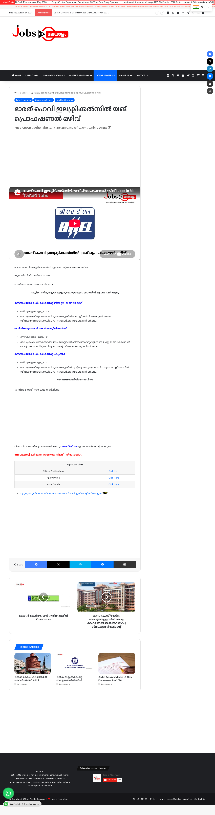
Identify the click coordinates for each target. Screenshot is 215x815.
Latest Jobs (32, 75)
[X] (58, 564)
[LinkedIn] (210, 68)
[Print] (210, 91)
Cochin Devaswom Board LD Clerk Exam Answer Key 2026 (81, 12)
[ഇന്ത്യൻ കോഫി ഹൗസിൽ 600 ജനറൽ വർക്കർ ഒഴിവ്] (32, 663)
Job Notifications (53, 75)
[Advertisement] (141, 43)
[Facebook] (36, 564)
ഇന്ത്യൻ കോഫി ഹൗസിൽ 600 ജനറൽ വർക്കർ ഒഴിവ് (31, 678)
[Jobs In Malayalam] (40, 33)
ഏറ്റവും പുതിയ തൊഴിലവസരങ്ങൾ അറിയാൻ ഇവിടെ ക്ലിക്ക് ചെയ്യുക (61, 493)
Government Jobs (43, 100)
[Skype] (80, 564)
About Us (124, 75)
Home (17, 75)
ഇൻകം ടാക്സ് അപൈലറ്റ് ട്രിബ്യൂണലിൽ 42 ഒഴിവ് (69, 678)
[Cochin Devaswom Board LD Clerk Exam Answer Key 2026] (116, 663)
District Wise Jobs (79, 75)
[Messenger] (102, 564)
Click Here (114, 471)
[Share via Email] (125, 564)
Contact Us (142, 75)
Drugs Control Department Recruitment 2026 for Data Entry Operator (63, 2)
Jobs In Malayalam (59, 799)
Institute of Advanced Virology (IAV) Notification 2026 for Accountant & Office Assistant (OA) (147, 2)
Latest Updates (104, 75)
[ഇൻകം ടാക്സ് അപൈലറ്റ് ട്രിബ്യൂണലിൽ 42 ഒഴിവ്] (74, 663)
